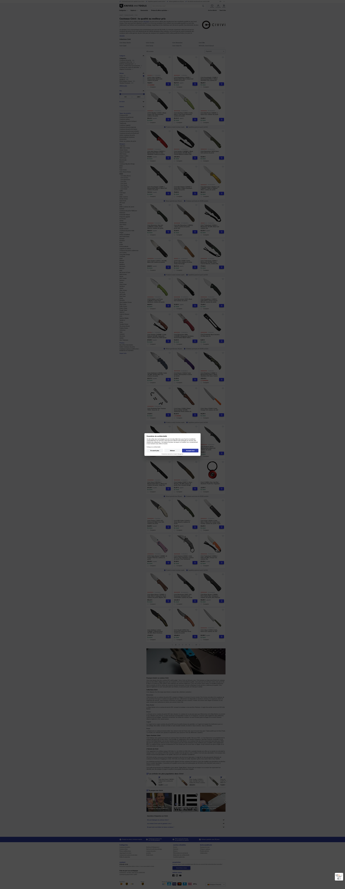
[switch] (339, 879)
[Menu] (342, 874)
